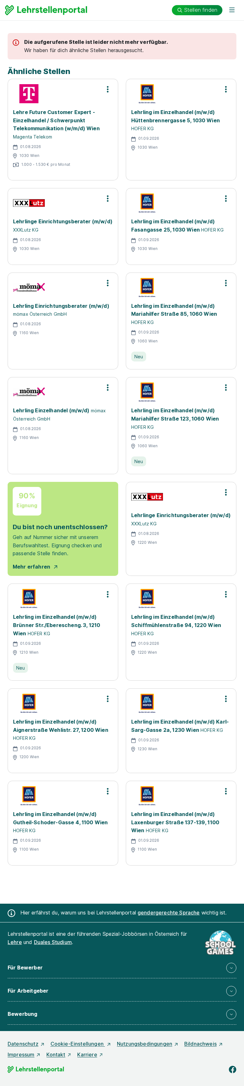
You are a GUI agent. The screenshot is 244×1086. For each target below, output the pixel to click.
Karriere (87, 1054)
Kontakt (55, 1054)
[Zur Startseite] (46, 10)
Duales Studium (53, 942)
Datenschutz (23, 1044)
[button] (122, 968)
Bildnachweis (200, 1044)
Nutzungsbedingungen (144, 1044)
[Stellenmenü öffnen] (107, 89)
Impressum (21, 1054)
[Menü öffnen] (232, 10)
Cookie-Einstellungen (78, 1044)
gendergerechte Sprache (169, 912)
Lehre (15, 942)
